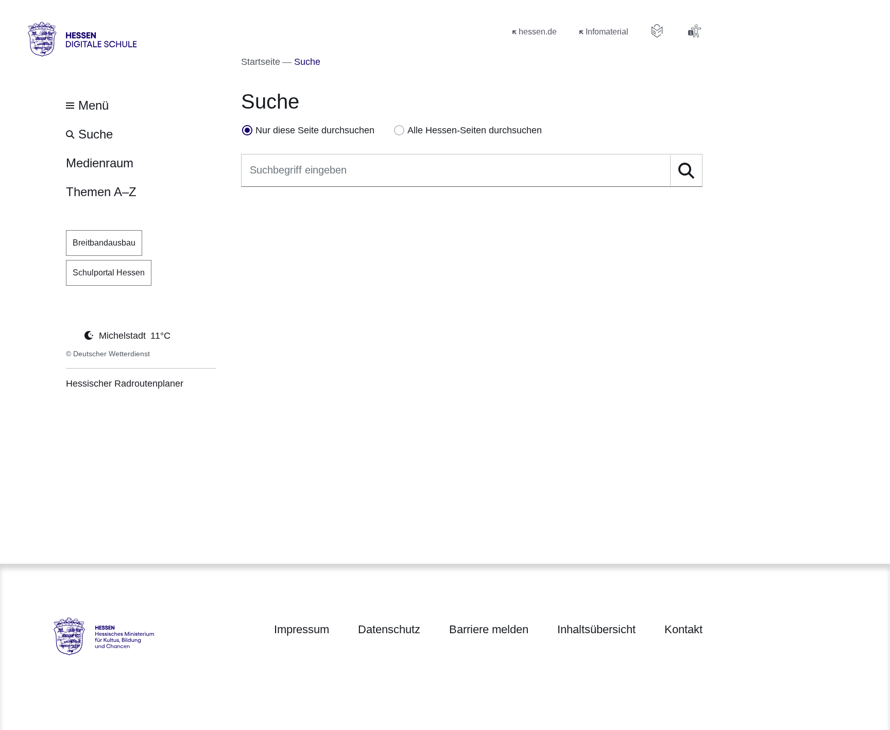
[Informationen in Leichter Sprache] (657, 31)
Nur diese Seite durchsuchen (314, 130)
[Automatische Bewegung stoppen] (71, 334)
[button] (685, 170)
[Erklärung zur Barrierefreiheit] (694, 31)
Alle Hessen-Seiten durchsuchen (474, 130)
